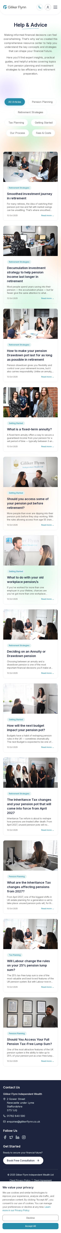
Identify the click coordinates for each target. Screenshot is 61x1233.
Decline (30, 1218)
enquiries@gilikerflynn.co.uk (23, 1121)
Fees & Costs (43, 133)
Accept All (30, 1226)
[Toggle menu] (55, 7)
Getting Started (44, 122)
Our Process (17, 133)
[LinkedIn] (17, 1137)
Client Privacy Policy (20, 1180)
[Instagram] (24, 1137)
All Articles (14, 101)
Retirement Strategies (30, 112)
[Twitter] (11, 1137)
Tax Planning (16, 122)
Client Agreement (43, 1180)
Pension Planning (42, 101)
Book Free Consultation (21, 1160)
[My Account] (48, 7)
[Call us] (40, 7)
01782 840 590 (16, 1115)
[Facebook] (5, 1137)
